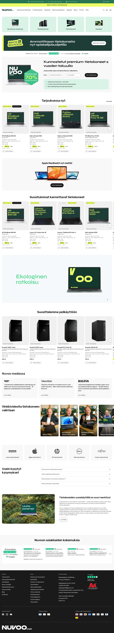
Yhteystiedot (34, 602)
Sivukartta (5, 594)
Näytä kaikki (109, 101)
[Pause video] (107, 299)
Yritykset (81, 10)
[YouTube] (11, 614)
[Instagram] (7, 614)
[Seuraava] (110, 129)
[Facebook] (3, 614)
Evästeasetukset (35, 594)
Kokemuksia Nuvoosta (8, 587)
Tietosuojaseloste (35, 597)
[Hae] (104, 10)
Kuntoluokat (33, 579)
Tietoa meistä (6, 577)
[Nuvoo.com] (8, 10)
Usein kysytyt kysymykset (37, 577)
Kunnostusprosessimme (8, 579)
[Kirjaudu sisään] (107, 10)
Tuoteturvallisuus (35, 599)
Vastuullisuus (5, 582)
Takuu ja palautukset (36, 587)
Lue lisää (63, 519)
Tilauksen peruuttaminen (37, 589)
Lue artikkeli (7, 395)
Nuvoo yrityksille (6, 584)
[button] (108, 2)
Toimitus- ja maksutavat (37, 582)
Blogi (87, 10)
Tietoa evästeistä (35, 592)
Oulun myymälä (6, 589)
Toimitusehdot (34, 584)
